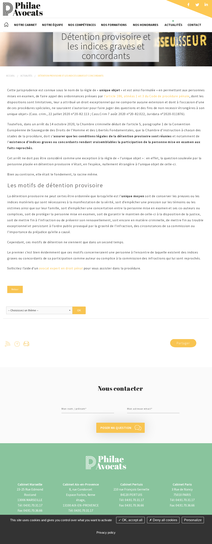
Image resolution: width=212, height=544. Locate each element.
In (206, 5)
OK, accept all (131, 520)
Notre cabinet (25, 25)
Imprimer (26, 343)
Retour (15, 289)
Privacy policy (106, 532)
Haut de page (17, 343)
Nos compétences (82, 25)
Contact (194, 25)
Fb (188, 5)
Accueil (6, 24)
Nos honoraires (145, 25)
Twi (197, 5)
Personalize (193, 520)
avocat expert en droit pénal (61, 268)
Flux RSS (7, 343)
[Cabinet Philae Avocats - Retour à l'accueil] (23, 8)
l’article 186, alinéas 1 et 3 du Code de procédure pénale (146, 96)
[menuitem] (6, 24)
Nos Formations (114, 25)
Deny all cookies (164, 520)
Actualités (173, 25)
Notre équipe (52, 25)
